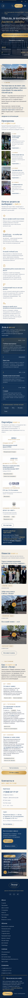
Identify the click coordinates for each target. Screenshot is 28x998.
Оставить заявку (14, 772)
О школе (3, 903)
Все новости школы (9, 653)
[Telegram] (17, 894)
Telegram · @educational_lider (10, 797)
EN (25, 1)
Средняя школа (5, 931)
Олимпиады (4, 945)
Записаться (19, 5)
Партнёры (4, 917)
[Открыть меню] (25, 5)
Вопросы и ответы (10, 846)
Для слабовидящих (22, 1)
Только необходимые (19, 993)
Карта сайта (4, 961)
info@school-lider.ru (8, 795)
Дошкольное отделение (7, 926)
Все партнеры (8, 525)
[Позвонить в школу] (12, 5)
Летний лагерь (5, 940)
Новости (3, 912)
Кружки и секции (5, 938)
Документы (4, 954)
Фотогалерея (5, 915)
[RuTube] (14, 894)
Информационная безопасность (9, 959)
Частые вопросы (14, 768)
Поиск (2, 1)
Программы (4, 905)
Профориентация (6, 936)
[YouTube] (10, 894)
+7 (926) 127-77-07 (10, 792)
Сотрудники (4, 910)
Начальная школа (6, 928)
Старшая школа (5, 933)
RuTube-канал (7, 800)
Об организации (5, 952)
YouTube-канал (7, 803)
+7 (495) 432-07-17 (6, 968)
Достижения (4, 943)
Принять (7, 993)
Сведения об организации (9, 116)
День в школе (5, 907)
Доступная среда (6, 956)
